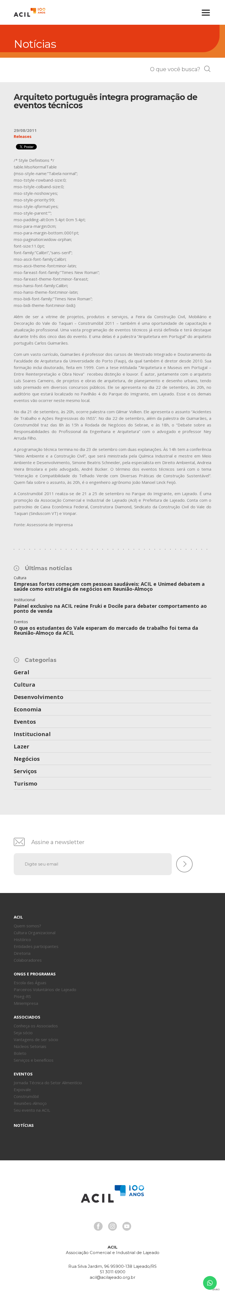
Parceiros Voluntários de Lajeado (45, 989)
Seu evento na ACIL (32, 1110)
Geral (21, 672)
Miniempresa (26, 1003)
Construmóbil (26, 1096)
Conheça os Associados (36, 1025)
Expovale (22, 1089)
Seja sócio (23, 1032)
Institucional (32, 734)
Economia (27, 709)
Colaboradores (28, 960)
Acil (29, 12)
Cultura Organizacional (34, 932)
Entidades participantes (36, 946)
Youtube (126, 1226)
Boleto (20, 1053)
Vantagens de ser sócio (36, 1039)
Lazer (21, 747)
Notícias (24, 1125)
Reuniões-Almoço (30, 1103)
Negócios (27, 759)
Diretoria (22, 953)
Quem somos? (27, 925)
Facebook (98, 1226)
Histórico (22, 939)
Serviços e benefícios (34, 1060)
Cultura (24, 685)
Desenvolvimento (38, 697)
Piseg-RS (22, 996)
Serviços (25, 771)
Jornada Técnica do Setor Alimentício (48, 1082)
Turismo (25, 784)
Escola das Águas (30, 982)
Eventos (25, 722)
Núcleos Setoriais (30, 1046)
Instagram (112, 1226)
